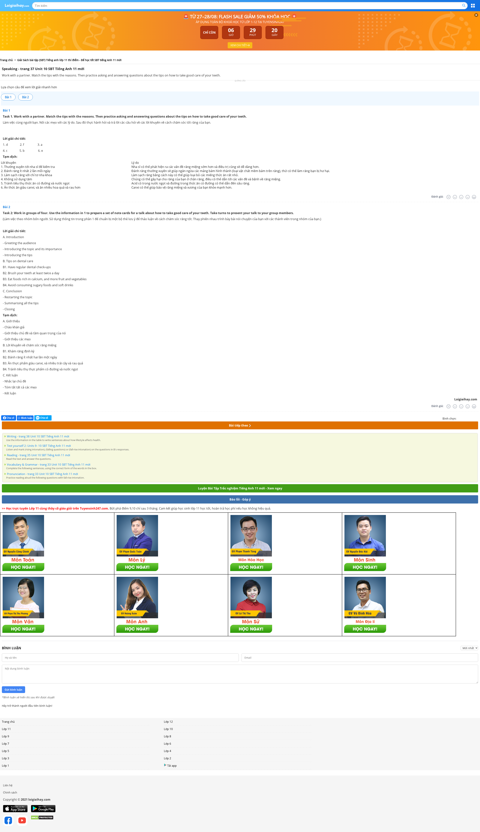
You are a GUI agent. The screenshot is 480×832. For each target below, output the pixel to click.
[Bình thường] (461, 197)
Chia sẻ (10, 417)
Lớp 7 (5, 743)
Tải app (172, 765)
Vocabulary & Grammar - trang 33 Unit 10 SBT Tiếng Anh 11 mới (48, 464)
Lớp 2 (167, 758)
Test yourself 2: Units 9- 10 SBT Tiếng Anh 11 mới (39, 446)
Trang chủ (8, 721)
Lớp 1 (5, 765)
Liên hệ (7, 785)
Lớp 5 (5, 751)
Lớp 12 (168, 721)
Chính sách (10, 792)
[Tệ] (454, 197)
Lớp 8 (167, 736)
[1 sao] (459, 418)
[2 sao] (464, 418)
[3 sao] (468, 418)
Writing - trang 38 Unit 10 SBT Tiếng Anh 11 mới (38, 436)
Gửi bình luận (13, 689)
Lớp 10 (168, 729)
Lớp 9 (5, 736)
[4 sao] (473, 418)
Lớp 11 (6, 729)
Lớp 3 (5, 758)
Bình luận (26, 418)
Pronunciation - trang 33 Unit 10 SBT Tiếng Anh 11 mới (42, 474)
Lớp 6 (167, 743)
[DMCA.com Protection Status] (42, 820)
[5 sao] (477, 418)
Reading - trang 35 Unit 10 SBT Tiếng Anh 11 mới (38, 455)
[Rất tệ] (448, 197)
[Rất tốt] (474, 197)
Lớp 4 (167, 751)
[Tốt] (467, 197)
